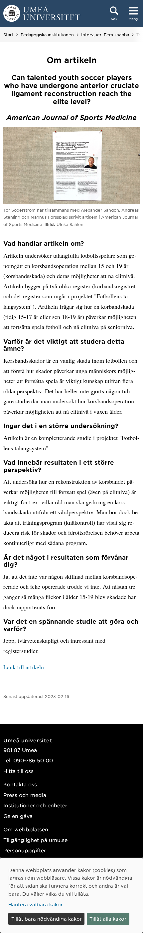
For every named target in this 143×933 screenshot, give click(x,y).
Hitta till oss (18, 771)
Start (8, 34)
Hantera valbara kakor (35, 904)
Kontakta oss (20, 784)
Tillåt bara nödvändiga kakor (46, 919)
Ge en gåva (18, 816)
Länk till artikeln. (24, 667)
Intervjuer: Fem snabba (105, 34)
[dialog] (71, 895)
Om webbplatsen (25, 829)
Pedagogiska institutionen (47, 34)
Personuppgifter (24, 850)
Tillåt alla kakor (107, 919)
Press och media (24, 795)
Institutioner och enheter (35, 805)
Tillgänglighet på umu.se (35, 840)
